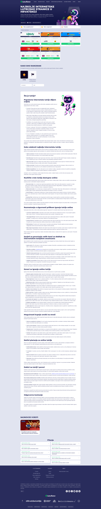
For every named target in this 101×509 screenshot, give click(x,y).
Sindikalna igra (39, 249)
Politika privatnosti (50, 477)
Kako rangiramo (36, 477)
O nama (36, 471)
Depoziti (48, 1)
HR (21, 491)
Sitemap (36, 479)
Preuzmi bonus (30, 43)
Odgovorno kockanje (50, 475)
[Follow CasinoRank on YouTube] (74, 491)
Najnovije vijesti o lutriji (63, 471)
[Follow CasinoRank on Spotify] (77, 491)
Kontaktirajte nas (36, 473)
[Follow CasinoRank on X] (72, 491)
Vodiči (74, 1)
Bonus (50, 471)
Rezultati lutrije (41, 1)
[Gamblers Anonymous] (54, 501)
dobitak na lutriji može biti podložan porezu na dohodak (63, 373)
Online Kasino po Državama (56, 1)
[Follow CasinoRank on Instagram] (69, 491)
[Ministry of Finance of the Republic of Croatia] (22, 501)
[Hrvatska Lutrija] (34, 501)
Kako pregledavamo (37, 475)
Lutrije (35, 1)
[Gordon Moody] (47, 501)
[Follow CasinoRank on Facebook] (67, 491)
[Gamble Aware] (67, 501)
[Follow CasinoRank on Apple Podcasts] (79, 491)
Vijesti (79, 1)
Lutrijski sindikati (67, 1)
